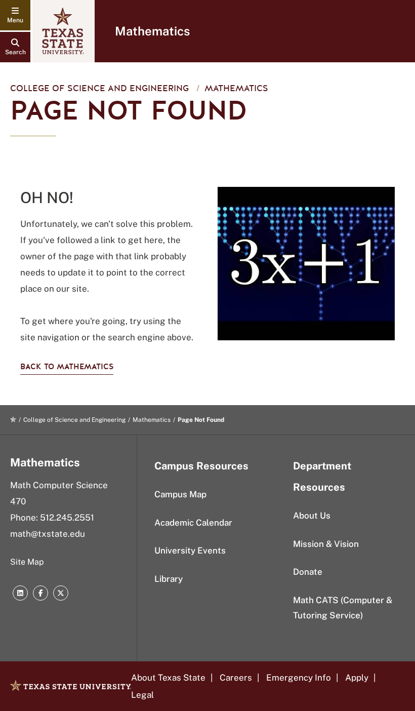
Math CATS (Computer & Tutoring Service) (342, 608)
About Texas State (168, 678)
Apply (356, 678)
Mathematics (152, 31)
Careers (236, 678)
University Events (190, 550)
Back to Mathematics (66, 367)
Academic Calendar (193, 523)
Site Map (27, 562)
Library (168, 579)
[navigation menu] (15, 15)
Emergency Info (298, 678)
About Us (311, 515)
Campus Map (180, 494)
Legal (142, 695)
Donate (307, 572)
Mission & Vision (326, 544)
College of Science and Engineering (99, 88)
